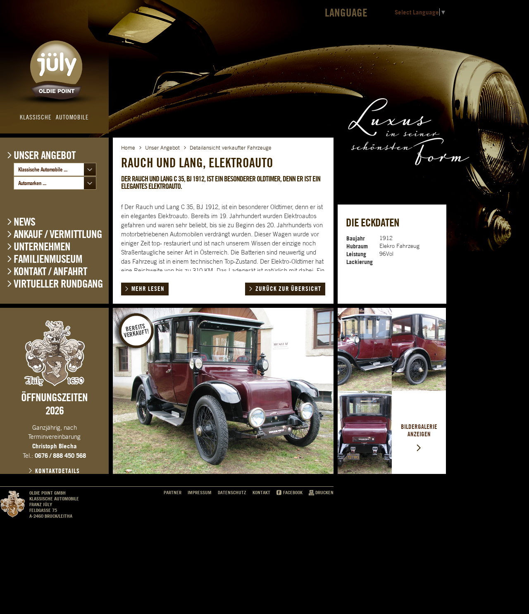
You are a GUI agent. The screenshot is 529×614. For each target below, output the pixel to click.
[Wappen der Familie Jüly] (54, 353)
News (24, 222)
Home (128, 148)
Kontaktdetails (57, 471)
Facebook (293, 492)
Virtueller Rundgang (58, 283)
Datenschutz (232, 492)
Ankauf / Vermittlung (58, 234)
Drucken (324, 492)
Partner (172, 492)
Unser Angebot (45, 155)
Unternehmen (42, 246)
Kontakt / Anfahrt (50, 271)
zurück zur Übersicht (288, 289)
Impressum (200, 492)
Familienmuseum (48, 259)
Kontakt (261, 492)
